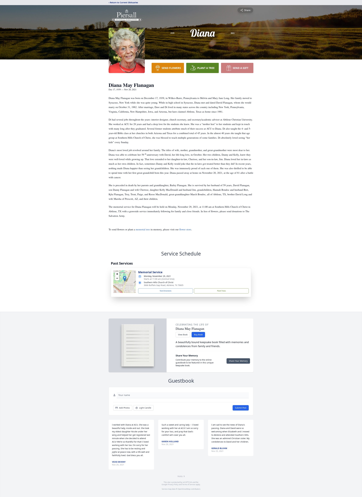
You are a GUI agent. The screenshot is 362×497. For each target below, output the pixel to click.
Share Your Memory (238, 361)
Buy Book (198, 334)
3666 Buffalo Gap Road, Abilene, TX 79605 (163, 285)
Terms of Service (188, 484)
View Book (183, 334)
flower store (185, 229)
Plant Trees (221, 291)
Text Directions (165, 291)
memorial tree (143, 229)
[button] (124, 279)
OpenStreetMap (184, 489)
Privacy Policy (173, 484)
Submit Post (240, 407)
